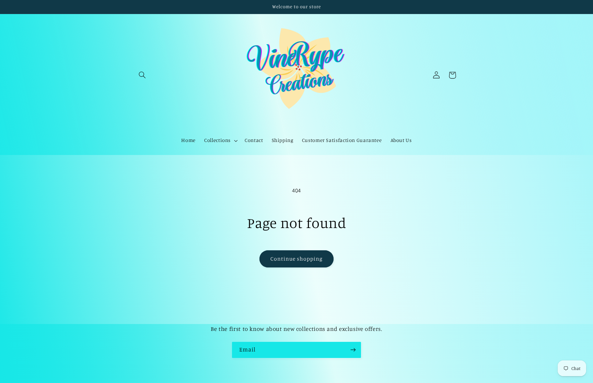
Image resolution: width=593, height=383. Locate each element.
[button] (142, 75)
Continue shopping (296, 258)
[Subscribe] (353, 350)
